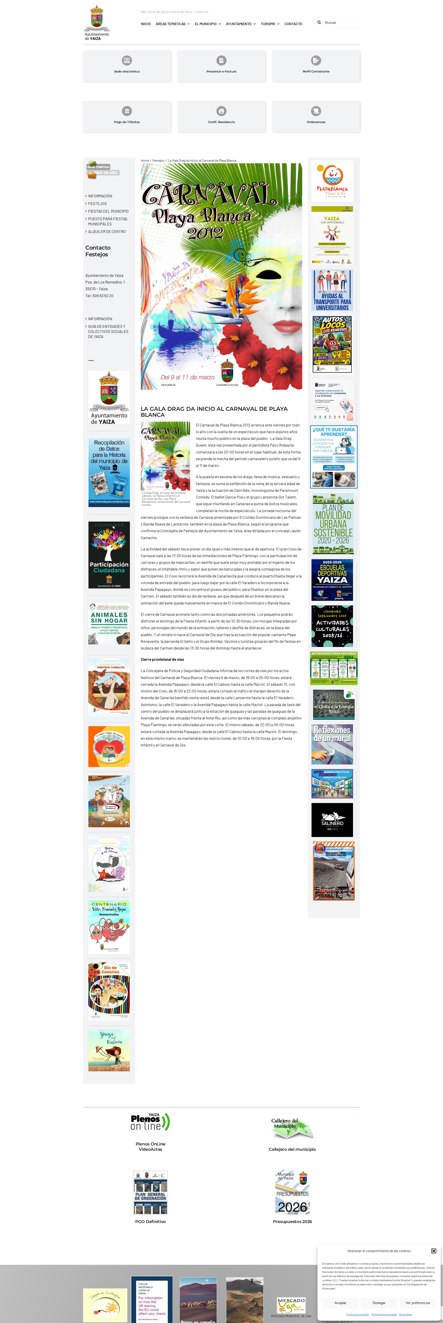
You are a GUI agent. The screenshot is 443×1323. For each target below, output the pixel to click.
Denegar (379, 1303)
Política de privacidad (384, 1314)
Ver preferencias (418, 1303)
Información (100, 195)
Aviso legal (405, 1314)
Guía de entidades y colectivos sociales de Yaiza (108, 331)
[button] (433, 1251)
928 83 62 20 (103, 295)
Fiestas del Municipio (108, 211)
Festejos (97, 203)
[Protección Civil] (334, 845)
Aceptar (340, 1303)
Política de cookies (358, 1314)
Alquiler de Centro (107, 231)
